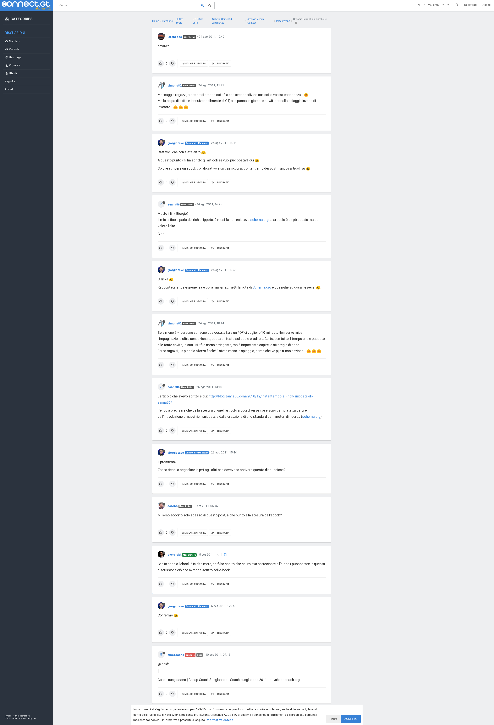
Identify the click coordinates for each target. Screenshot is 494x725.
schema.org (259, 220)
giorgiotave (175, 143)
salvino (172, 506)
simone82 (174, 85)
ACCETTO (350, 718)
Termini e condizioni (21, 716)
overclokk (174, 554)
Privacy (8, 716)
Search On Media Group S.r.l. (24, 719)
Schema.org (262, 287)
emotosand (175, 654)
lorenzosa (174, 36)
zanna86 (173, 204)
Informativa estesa (219, 720)
